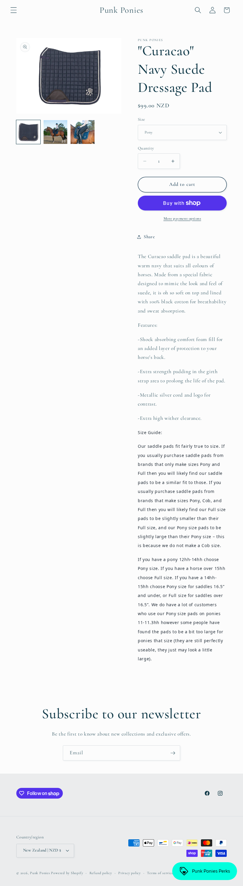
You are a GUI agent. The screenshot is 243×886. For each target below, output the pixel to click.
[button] (14, 10)
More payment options (182, 218)
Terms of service (160, 873)
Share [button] (149, 236)
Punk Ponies (40, 873)
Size (141, 119)
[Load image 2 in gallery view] (56, 132)
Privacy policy (129, 873)
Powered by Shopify (67, 873)
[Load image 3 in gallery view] (83, 132)
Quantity (146, 148)
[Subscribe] (173, 753)
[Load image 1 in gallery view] (28, 132)
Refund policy (100, 873)
